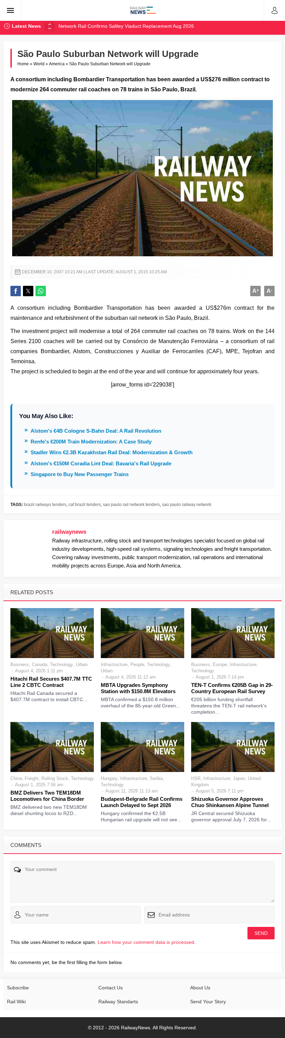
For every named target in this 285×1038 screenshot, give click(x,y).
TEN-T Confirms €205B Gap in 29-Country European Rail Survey (232, 688)
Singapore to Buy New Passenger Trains (80, 474)
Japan (239, 778)
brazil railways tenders (45, 504)
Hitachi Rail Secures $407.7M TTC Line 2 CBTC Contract (51, 682)
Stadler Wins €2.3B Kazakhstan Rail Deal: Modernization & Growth (112, 452)
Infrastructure (114, 664)
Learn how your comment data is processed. (147, 942)
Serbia (156, 778)
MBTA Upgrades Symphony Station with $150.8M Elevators (138, 688)
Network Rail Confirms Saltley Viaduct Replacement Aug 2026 (126, 26)
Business (19, 664)
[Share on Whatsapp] (40, 291)
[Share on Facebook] (15, 291)
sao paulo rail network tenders (131, 504)
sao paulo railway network (186, 504)
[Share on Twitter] (28, 291)
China (16, 778)
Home (23, 63)
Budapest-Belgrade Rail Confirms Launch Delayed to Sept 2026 (141, 802)
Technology (61, 664)
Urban (82, 664)
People (137, 664)
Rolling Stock (54, 778)
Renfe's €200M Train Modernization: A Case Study (91, 442)
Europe (220, 664)
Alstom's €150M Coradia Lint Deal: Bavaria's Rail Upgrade (101, 463)
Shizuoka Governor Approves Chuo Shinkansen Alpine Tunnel (230, 802)
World (38, 63)
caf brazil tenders (84, 504)
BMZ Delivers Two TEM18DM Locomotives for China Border (47, 796)
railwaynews (69, 532)
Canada (39, 664)
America (57, 63)
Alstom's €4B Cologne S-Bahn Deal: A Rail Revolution (96, 431)
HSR (196, 778)
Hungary (109, 778)
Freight (32, 778)
